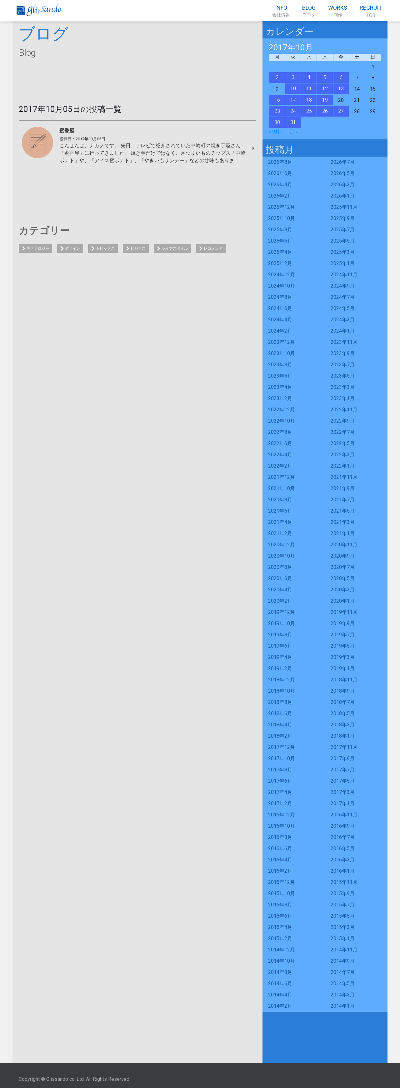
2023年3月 (343, 387)
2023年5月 (343, 376)
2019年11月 (344, 612)
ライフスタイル (175, 248)
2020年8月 (280, 567)
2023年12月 (281, 342)
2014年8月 (280, 972)
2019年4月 (280, 657)
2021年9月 (343, 488)
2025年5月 (343, 241)
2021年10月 (281, 488)
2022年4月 (280, 455)
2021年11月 (344, 477)
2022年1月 (343, 466)
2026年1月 (343, 196)
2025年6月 (280, 241)
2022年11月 (344, 410)
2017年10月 (281, 758)
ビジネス (138, 248)
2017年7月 (343, 770)
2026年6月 (280, 173)
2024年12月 (281, 275)
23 (277, 111)
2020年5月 (343, 578)
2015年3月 (343, 927)
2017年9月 (343, 758)
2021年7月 (343, 500)
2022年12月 (281, 410)
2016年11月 (344, 815)
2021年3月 (343, 522)
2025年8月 (280, 230)
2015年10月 (281, 893)
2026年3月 (343, 185)
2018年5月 (343, 713)
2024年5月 (343, 308)
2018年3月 (343, 725)
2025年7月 (343, 230)
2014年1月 (343, 1006)
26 (325, 111)
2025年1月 (343, 263)
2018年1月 (343, 736)
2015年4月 (280, 927)
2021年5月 (343, 511)
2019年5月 (343, 646)
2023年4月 (280, 387)
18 (309, 100)
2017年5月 (343, 781)
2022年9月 (343, 421)
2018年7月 (343, 702)
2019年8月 (280, 635)
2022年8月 (280, 432)
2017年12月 (281, 747)
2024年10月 (281, 286)
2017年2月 (280, 803)
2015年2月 (280, 938)
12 (325, 89)
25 (309, 111)
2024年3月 (343, 320)
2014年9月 (343, 961)
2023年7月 (343, 365)
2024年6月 (280, 308)
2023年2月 (280, 398)
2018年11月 (344, 680)
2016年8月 (280, 837)
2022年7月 (343, 432)
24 (293, 111)
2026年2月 (280, 196)
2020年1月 (343, 601)
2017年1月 (343, 803)
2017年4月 (280, 792)
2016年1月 (343, 871)
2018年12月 (281, 680)
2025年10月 (281, 218)
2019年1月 (343, 668)
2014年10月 (281, 961)
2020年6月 (280, 578)
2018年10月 (281, 691)
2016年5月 (343, 848)
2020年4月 (280, 590)
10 (293, 89)
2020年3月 (343, 590)
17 (293, 100)
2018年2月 (280, 736)
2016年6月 (280, 848)
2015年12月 (281, 882)
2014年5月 (343, 983)
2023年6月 (280, 376)
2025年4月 (280, 252)
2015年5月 (343, 916)
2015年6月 (280, 916)
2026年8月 (280, 162)
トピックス (105, 248)
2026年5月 (343, 173)
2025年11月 (344, 207)
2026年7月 (343, 162)
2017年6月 (280, 781)
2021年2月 (280, 533)
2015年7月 (343, 905)
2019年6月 (280, 646)
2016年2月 (280, 871)
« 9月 (274, 132)
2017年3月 (343, 792)
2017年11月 (344, 747)
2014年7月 (343, 972)
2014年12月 (281, 950)
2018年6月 (280, 713)
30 (277, 122)
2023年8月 (280, 365)
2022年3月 (343, 455)
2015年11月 (344, 882)
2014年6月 (280, 983)
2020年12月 (281, 545)
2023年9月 (343, 353)
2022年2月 (280, 466)
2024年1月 (343, 331)
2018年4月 (280, 725)
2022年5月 (343, 443)
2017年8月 (280, 770)
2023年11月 (344, 342)
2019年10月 (281, 623)
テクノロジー (38, 248)
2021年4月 (280, 522)
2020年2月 (280, 601)
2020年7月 (343, 567)
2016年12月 (281, 815)
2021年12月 (281, 477)
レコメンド (213, 248)
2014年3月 (343, 995)
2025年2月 (280, 263)
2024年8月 (280, 297)
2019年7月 (343, 635)
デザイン (72, 248)
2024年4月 (280, 320)
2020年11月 (344, 545)
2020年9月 (343, 556)
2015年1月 (343, 938)
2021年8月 (280, 500)
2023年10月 (281, 353)
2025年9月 (343, 218)
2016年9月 (343, 826)
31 (293, 122)
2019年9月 (343, 623)
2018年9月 (343, 691)
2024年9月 (343, 286)
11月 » (291, 132)
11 (309, 89)
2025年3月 (343, 252)
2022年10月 (281, 421)
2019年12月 (281, 612)
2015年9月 (343, 893)
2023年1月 (343, 398)
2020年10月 (281, 556)
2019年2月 (280, 668)
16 (277, 100)
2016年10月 (281, 826)
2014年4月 (280, 995)
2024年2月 (280, 331)
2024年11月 (344, 275)
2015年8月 (280, 905)
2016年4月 (280, 860)
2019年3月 (343, 657)
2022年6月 (280, 443)
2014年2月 (280, 1006)
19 (325, 100)
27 (341, 111)
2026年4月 (280, 185)
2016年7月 (343, 837)
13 (341, 89)
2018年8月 (280, 702)
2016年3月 (343, 860)
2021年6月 (280, 511)
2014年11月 (344, 950)
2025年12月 (281, 207)
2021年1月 (343, 533)
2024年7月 (343, 297)
